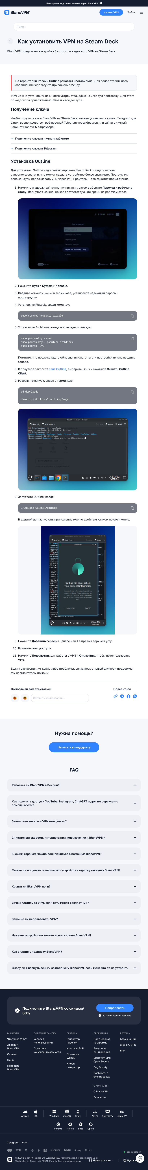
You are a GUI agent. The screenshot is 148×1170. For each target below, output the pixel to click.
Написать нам (102, 1160)
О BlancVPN (100, 1091)
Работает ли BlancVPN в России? (35, 785)
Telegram (12, 1142)
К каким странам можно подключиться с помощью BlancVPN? (56, 854)
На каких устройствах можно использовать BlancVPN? (51, 935)
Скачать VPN (128, 1044)
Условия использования (43, 1040)
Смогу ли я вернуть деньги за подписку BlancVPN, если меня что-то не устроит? (70, 968)
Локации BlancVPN (13, 1046)
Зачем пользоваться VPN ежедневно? (39, 821)
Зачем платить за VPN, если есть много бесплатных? (50, 903)
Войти (131, 12)
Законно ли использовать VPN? (35, 919)
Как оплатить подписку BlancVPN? (37, 951)
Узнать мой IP (75, 1048)
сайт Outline (57, 369)
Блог (123, 1050)
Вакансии (99, 1097)
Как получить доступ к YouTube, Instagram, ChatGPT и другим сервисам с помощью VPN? (65, 803)
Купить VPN (111, 12)
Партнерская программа (101, 1040)
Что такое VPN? (17, 1038)
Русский (132, 1160)
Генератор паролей (73, 1040)
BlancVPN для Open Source (102, 1059)
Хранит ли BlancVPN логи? (31, 886)
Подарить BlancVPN (13, 1067)
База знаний (128, 1038)
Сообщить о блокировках (101, 1074)
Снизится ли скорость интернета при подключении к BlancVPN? (58, 837)
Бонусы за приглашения (101, 1050)
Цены (10, 1059)
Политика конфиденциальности (47, 1050)
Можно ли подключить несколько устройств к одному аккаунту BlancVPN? (66, 870)
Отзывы (12, 1054)
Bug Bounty (100, 1067)
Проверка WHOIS (73, 1056)
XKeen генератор (73, 1065)
